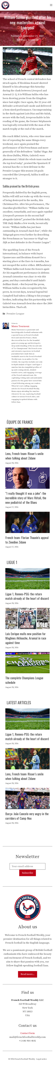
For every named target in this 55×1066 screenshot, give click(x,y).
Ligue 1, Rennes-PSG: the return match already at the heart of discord (27, 596)
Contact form (27, 1033)
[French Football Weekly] (5, 5)
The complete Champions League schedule (24, 680)
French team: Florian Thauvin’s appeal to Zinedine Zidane (27, 539)
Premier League (15, 313)
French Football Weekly (25, 1059)
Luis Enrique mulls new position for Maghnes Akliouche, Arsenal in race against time (25, 638)
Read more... (27, 974)
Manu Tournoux (20, 326)
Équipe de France (20, 422)
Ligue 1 (12, 562)
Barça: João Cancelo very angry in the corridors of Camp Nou (27, 816)
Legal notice (41, 1059)
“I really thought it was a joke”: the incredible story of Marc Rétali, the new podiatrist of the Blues (25, 498)
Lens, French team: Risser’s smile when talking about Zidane (24, 455)
